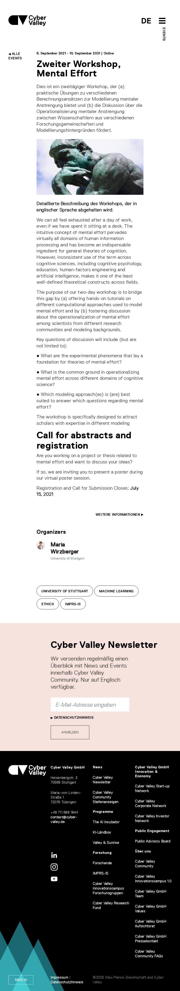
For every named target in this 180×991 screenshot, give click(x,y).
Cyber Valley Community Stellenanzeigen (106, 797)
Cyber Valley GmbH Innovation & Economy (152, 771)
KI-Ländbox (102, 832)
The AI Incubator (106, 822)
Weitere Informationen (118, 514)
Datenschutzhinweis (73, 717)
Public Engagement (152, 831)
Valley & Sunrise (106, 843)
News (97, 767)
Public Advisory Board (153, 841)
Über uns (143, 851)
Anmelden (70, 732)
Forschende (102, 863)
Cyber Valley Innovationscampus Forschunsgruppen (108, 888)
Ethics (47, 604)
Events (164, 34)
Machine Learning (116, 591)
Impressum (59, 977)
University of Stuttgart (64, 591)
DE (146, 20)
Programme (103, 812)
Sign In (21, 980)
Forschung (102, 853)
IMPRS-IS (73, 604)
